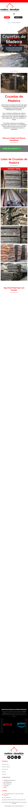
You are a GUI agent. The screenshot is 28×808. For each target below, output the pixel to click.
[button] (14, 14)
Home (9, 22)
